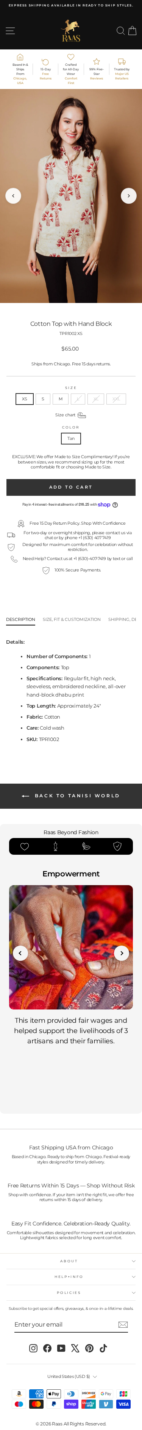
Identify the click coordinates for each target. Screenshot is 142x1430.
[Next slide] (121, 953)
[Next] (129, 196)
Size (71, 388)
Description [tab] (20, 619)
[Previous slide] (20, 953)
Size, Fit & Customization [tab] (72, 619)
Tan (70, 438)
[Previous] (13, 196)
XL (96, 399)
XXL (116, 399)
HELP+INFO (69, 1276)
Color (71, 427)
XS (24, 399)
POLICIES (69, 1292)
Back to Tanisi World (76, 795)
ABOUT (69, 1261)
